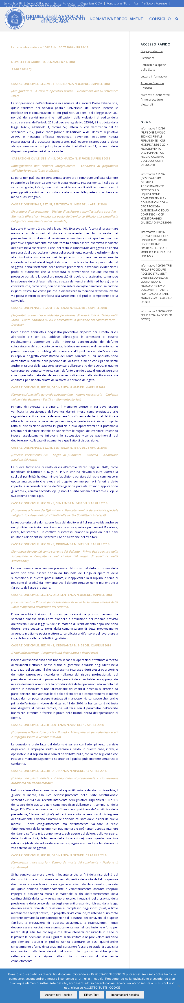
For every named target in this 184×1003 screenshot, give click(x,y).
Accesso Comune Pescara (152, 85)
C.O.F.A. (11, 6)
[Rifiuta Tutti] (178, 986)
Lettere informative (154, 76)
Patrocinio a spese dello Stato (153, 67)
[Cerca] (176, 18)
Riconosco (148, 58)
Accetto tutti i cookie (58, 995)
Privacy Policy (75, 6)
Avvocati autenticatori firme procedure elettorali (155, 99)
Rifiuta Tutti (91, 995)
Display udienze (152, 51)
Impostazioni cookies (125, 995)
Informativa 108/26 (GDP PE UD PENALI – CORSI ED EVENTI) (156, 315)
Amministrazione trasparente (41, 6)
